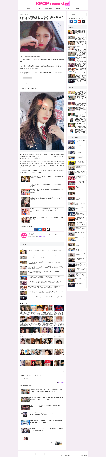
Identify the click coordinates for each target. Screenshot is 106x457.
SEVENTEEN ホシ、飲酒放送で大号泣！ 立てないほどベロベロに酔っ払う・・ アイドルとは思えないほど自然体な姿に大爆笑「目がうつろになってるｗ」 (25, 370)
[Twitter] (40, 229)
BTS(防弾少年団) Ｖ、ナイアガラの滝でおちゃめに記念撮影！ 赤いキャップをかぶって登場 (47, 369)
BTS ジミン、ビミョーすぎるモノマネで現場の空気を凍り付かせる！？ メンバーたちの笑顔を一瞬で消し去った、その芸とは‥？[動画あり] (59, 348)
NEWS (22, 375)
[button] (63, 378)
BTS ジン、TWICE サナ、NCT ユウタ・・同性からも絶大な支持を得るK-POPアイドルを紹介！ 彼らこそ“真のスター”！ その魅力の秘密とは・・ (59, 370)
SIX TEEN (36, 375)
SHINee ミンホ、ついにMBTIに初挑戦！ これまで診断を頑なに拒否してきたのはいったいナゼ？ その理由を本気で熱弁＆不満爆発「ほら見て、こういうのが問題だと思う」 (36, 325)
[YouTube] (44, 229)
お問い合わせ (67, 455)
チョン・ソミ (41, 375)
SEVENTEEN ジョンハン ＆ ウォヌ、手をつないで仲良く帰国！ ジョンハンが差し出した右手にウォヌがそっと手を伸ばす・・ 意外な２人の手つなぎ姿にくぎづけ (36, 314)
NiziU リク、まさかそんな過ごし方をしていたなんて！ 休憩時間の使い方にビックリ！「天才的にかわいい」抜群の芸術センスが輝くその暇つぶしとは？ (59, 325)
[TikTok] (48, 229)
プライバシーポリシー (60, 455)
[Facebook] (36, 229)
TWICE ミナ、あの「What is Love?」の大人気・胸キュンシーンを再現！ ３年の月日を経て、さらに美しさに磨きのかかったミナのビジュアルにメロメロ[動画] (59, 336)
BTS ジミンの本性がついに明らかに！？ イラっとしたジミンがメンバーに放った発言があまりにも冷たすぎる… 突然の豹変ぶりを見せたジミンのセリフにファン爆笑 (36, 348)
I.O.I (25, 375)
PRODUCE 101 (30, 375)
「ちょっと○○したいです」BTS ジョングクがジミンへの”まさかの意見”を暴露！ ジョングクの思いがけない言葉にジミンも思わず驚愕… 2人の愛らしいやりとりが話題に (25, 336)
